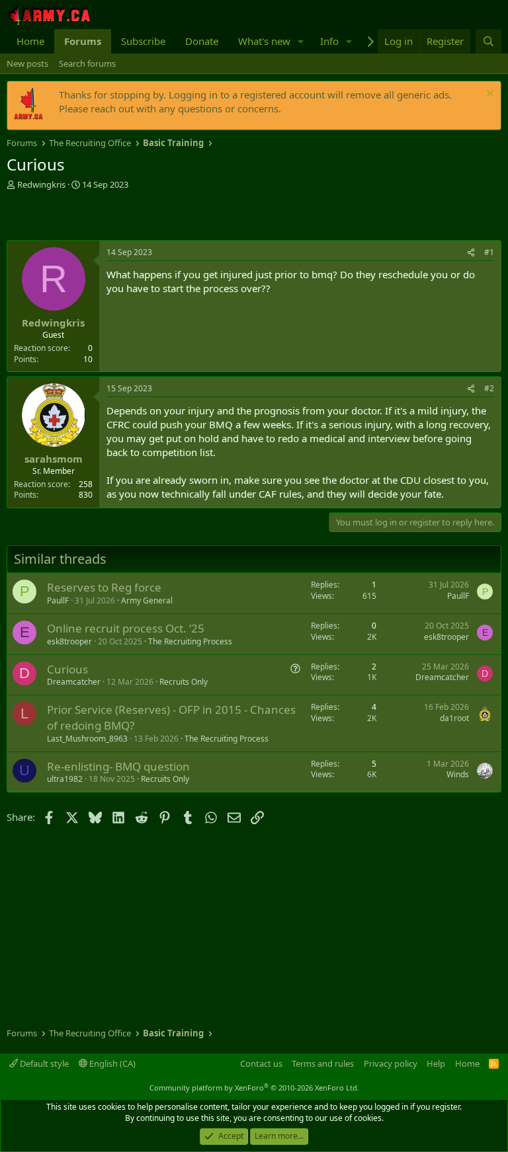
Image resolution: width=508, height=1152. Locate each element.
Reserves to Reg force (104, 587)
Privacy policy (390, 1063)
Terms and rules (323, 1063)
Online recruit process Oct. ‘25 (125, 628)
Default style (43, 1063)
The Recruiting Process (190, 641)
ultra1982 (65, 779)
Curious (67, 669)
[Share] (471, 252)
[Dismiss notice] (488, 95)
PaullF (58, 600)
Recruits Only (183, 681)
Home (30, 41)
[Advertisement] (161, 217)
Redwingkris (41, 184)
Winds (457, 774)
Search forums (87, 63)
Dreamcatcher (74, 681)
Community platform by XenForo (254, 1088)
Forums (82, 41)
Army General (147, 600)
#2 (489, 388)
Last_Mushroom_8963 (87, 738)
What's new (264, 41)
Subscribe (143, 41)
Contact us (261, 1063)
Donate (201, 41)
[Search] (488, 41)
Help (436, 1063)
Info (329, 41)
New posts (27, 63)
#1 (489, 252)
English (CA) (111, 1063)
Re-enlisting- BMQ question (118, 766)
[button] (301, 41)
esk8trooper (69, 641)
